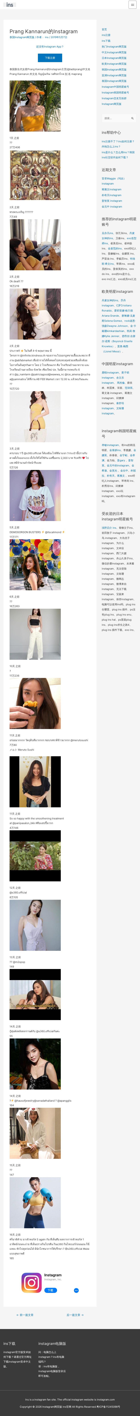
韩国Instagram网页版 (114, 69)
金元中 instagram (112, 206)
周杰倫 (121, 382)
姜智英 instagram (112, 200)
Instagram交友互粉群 (114, 98)
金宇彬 (123, 455)
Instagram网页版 (111, 104)
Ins (27, 1399)
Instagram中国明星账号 (115, 86)
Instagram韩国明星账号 (115, 92)
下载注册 (50, 57)
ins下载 (106, 40)
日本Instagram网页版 (114, 58)
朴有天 (111, 475)
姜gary (121, 460)
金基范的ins (115, 248)
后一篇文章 (75, 1315)
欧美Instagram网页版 (114, 63)
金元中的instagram (118, 465)
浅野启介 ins (109, 527)
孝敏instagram (110, 445)
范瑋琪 (128, 387)
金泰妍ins (115, 450)
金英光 (113, 470)
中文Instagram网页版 (114, 52)
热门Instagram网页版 (114, 46)
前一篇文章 (24, 1315)
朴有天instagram (111, 195)
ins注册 (106, 35)
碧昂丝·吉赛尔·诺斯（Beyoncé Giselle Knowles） (118, 341)
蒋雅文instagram (111, 189)
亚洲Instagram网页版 (114, 75)
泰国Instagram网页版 (22, 37)
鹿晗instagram (110, 372)
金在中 (124, 470)
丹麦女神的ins (110, 300)
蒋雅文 (121, 475)
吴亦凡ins (107, 233)
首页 (104, 29)
